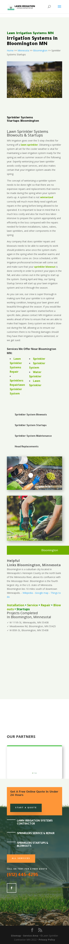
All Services (21, 859)
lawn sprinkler (29, 144)
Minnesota (23, 50)
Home (10, 50)
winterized (46, 197)
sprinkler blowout (44, 266)
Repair (45, 605)
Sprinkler (39, 359)
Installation (15, 605)
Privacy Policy (47, 939)
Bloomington (40, 50)
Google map (41, 592)
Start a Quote (26, 808)
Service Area (30, 935)
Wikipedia (28, 592)
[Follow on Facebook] (11, 888)
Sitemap (16, 935)
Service (32, 605)
